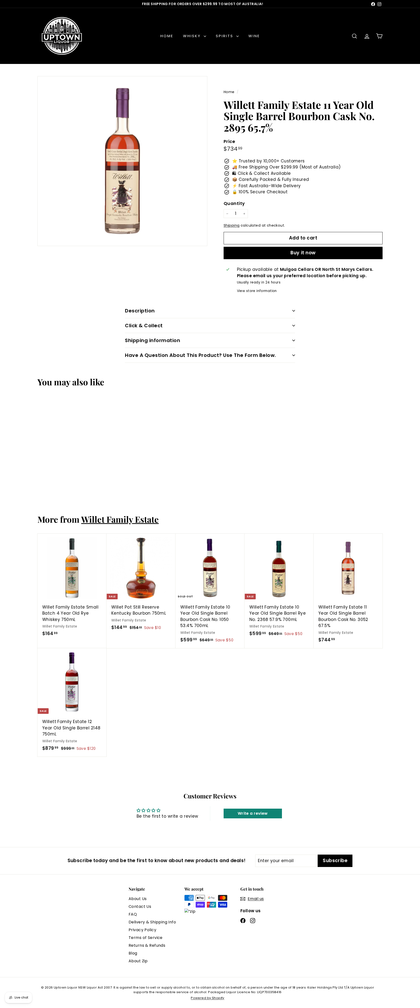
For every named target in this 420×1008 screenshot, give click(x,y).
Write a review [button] (253, 813)
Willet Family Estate (120, 519)
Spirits (225, 35)
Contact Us (140, 906)
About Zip (138, 961)
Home (166, 35)
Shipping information (152, 340)
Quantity (234, 203)
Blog (133, 953)
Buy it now (303, 252)
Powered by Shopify (207, 998)
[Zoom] (122, 161)
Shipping (231, 225)
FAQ (133, 914)
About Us (138, 899)
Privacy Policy (142, 930)
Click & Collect (144, 325)
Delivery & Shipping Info (152, 922)
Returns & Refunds (147, 945)
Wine (254, 35)
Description (140, 310)
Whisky (192, 35)
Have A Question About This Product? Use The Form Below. (200, 355)
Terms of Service (146, 937)
